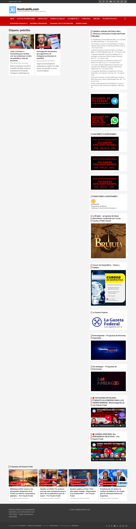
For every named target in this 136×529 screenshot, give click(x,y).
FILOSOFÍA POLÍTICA (110, 19)
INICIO (12, 19)
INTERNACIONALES (16, 47)
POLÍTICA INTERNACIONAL (26, 19)
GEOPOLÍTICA (42, 19)
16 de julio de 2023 (15, 63)
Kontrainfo (22, 525)
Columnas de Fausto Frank (21, 467)
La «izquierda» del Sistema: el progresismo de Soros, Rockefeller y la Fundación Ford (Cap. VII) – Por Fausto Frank (107, 73)
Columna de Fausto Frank (19, 482)
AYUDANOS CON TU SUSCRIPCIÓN (61, 23)
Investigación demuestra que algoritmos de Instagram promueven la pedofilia (47, 54)
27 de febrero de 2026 (46, 498)
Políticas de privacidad (34, 525)
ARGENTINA (104, 479)
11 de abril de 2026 (15, 498)
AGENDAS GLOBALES (57, 19)
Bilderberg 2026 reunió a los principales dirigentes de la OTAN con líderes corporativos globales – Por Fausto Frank (22, 492)
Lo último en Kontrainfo (48, 484)
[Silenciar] (120, 425)
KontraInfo (25, 63)
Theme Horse (54, 525)
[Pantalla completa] (123, 425)
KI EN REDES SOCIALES (18, 23)
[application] (108, 417)
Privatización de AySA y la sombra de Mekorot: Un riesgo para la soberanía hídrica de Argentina (112, 492)
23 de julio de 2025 (105, 498)
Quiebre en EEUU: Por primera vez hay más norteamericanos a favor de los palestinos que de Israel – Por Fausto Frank (53, 492)
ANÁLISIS (96, 19)
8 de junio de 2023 (42, 61)
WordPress (75, 525)
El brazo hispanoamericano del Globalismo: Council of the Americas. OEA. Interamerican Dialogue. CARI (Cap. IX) (107, 85)
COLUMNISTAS (73, 19)
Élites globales (16, 484)
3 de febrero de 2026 (76, 498)
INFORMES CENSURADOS (38, 23)
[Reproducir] (93, 425)
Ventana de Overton (43, 47)
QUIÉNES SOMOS (81, 23)
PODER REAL (86, 19)
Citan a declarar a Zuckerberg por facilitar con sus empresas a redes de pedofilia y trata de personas (21, 56)
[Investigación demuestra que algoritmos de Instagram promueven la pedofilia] (47, 41)
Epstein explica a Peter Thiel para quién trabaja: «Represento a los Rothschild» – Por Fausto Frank (83, 492)
